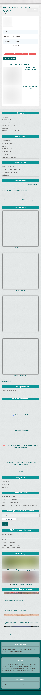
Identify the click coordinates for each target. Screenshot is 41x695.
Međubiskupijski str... (21, 247)
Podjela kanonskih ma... (21, 375)
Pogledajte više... (20, 471)
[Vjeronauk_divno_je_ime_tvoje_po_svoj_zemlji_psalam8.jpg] (20, 562)
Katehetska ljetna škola (21, 415)
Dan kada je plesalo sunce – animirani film (16, 634)
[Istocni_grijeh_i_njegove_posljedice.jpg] (20, 577)
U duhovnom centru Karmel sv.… (11, 200)
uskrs (25, 54)
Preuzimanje (10, 58)
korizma (18, 54)
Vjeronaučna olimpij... (21, 290)
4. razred (33, 54)
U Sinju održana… (7, 190)
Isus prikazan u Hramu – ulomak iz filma (15, 610)
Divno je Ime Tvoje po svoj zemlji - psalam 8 (21, 570)
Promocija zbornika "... (21, 333)
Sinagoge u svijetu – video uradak (14, 600)
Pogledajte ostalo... (33, 184)
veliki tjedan (9, 54)
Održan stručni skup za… (21, 190)
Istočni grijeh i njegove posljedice (22, 584)
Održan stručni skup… (28, 200)
